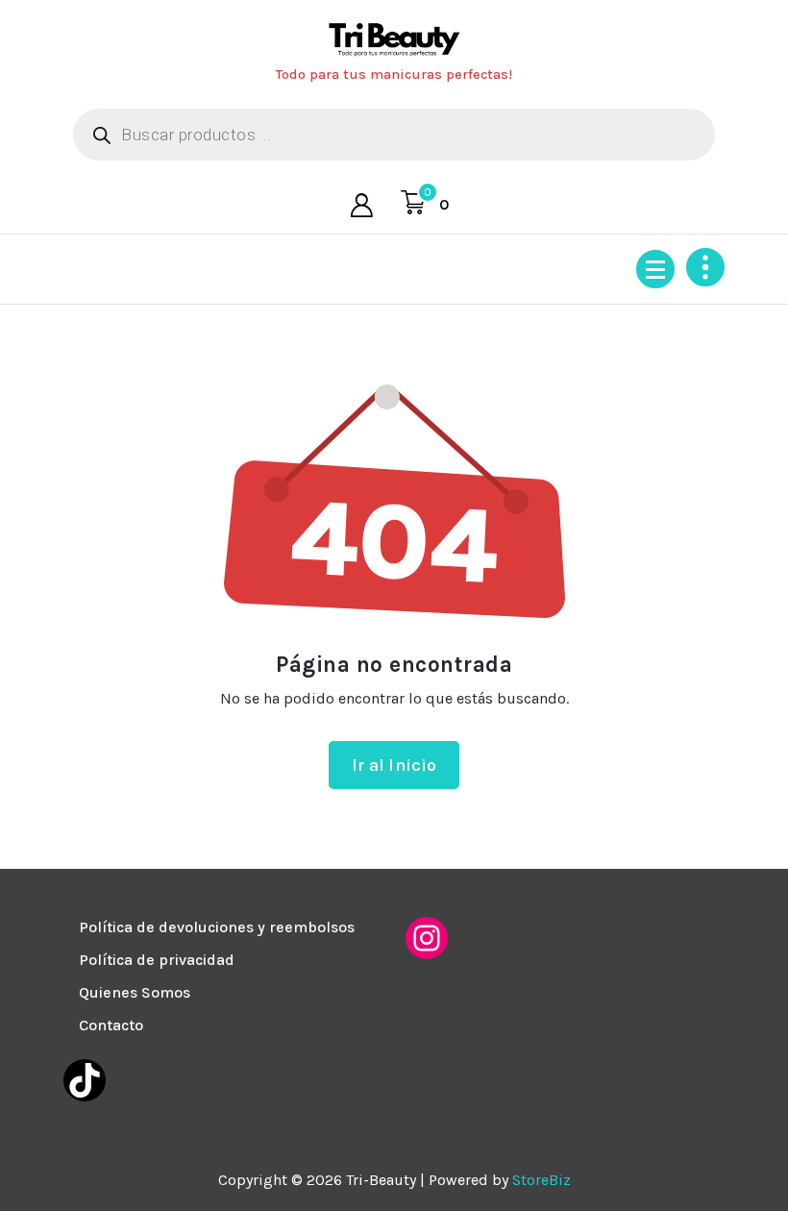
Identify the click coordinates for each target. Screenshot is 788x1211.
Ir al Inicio (394, 765)
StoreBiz (541, 1180)
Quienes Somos (134, 992)
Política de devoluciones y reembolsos (217, 927)
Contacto (111, 1025)
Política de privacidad (156, 960)
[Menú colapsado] (655, 269)
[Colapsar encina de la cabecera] (705, 267)
